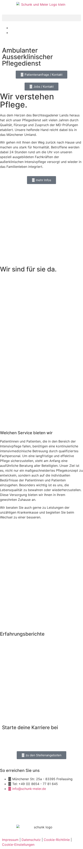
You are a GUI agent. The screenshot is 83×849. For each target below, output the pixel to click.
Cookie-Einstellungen (18, 845)
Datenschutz (31, 840)
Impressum (10, 840)
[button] (41, 18)
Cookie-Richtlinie (57, 840)
